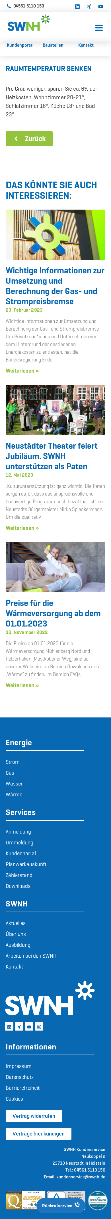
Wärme (14, 794)
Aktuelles (16, 923)
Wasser (14, 783)
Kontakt (14, 966)
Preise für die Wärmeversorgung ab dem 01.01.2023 (53, 613)
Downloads (18, 886)
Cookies (14, 1098)
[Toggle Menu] (99, 28)
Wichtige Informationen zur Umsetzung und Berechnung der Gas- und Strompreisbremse (55, 286)
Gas (10, 772)
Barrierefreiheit (23, 1087)
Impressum (19, 1066)
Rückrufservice (57, 1206)
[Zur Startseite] (50, 22)
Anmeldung (18, 831)
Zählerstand (19, 875)
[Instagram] (39, 1026)
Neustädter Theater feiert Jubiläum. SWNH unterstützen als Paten (52, 456)
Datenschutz (20, 1077)
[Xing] (89, 6)
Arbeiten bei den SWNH (31, 955)
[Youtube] (101, 6)
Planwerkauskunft (26, 864)
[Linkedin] (77, 6)
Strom (13, 761)
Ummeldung (19, 842)
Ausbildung (18, 944)
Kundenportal (21, 853)
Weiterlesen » (22, 370)
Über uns (16, 934)
